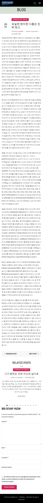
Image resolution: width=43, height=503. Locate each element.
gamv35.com (6, 159)
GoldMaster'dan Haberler (20, 19)
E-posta (5, 458)
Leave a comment (32, 31)
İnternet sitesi (7, 467)
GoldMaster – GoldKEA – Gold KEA (21, 497)
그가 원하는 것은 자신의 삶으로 (21, 374)
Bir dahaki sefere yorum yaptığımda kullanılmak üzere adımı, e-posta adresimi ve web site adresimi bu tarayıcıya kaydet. (21, 479)
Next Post (33, 354)
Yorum (4, 422)
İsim (4, 448)
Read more (21, 396)
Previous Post (11, 354)
